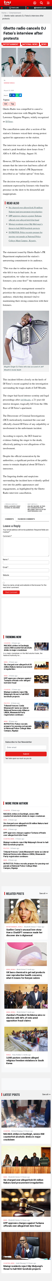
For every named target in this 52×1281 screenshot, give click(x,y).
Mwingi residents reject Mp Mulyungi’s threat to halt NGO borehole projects (16, 694)
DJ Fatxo (9, 121)
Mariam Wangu (9, 83)
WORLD (20, 927)
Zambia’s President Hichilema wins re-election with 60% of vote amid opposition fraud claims (26, 1018)
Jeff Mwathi (26, 399)
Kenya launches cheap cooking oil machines (12, 507)
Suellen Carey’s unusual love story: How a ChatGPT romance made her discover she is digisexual (24, 932)
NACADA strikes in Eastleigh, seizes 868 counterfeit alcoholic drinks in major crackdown (18, 647)
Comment (7, 536)
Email (5, 567)
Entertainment (15, 13)
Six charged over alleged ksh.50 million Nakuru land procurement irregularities (18, 666)
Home (4, 13)
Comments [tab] (9, 519)
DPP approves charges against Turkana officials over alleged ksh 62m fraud (17, 680)
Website (6, 575)
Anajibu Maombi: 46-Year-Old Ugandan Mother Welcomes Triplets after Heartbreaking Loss (37, 508)
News (8, 969)
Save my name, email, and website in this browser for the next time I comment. (24, 586)
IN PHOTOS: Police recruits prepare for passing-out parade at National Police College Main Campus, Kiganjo (25, 236)
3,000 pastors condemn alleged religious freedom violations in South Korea (25, 1060)
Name (6, 559)
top (12, 104)
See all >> (43, 893)
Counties (6, 1131)
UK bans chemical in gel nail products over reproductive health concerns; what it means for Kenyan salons (25, 975)
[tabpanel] (26, 559)
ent (5, 104)
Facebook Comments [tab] (26, 519)
